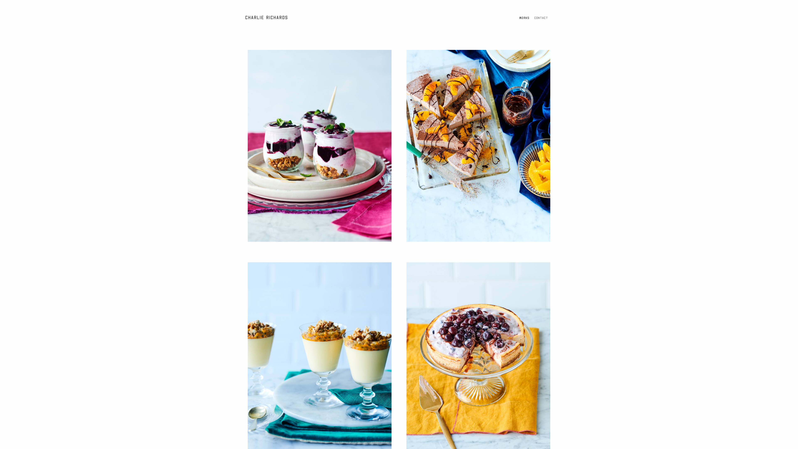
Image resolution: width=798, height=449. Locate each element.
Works (525, 18)
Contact (541, 18)
